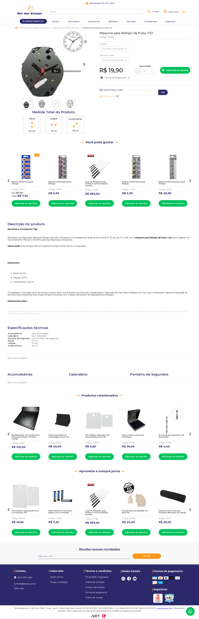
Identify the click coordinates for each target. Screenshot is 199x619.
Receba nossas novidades (99, 549)
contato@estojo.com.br (25, 584)
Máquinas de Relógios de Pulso (66, 28)
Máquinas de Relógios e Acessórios (35, 28)
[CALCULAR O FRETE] (163, 92)
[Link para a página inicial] (16, 27)
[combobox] (96, 11)
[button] (9, 180)
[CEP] (112, 90)
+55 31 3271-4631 (24, 577)
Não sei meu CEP (108, 96)
